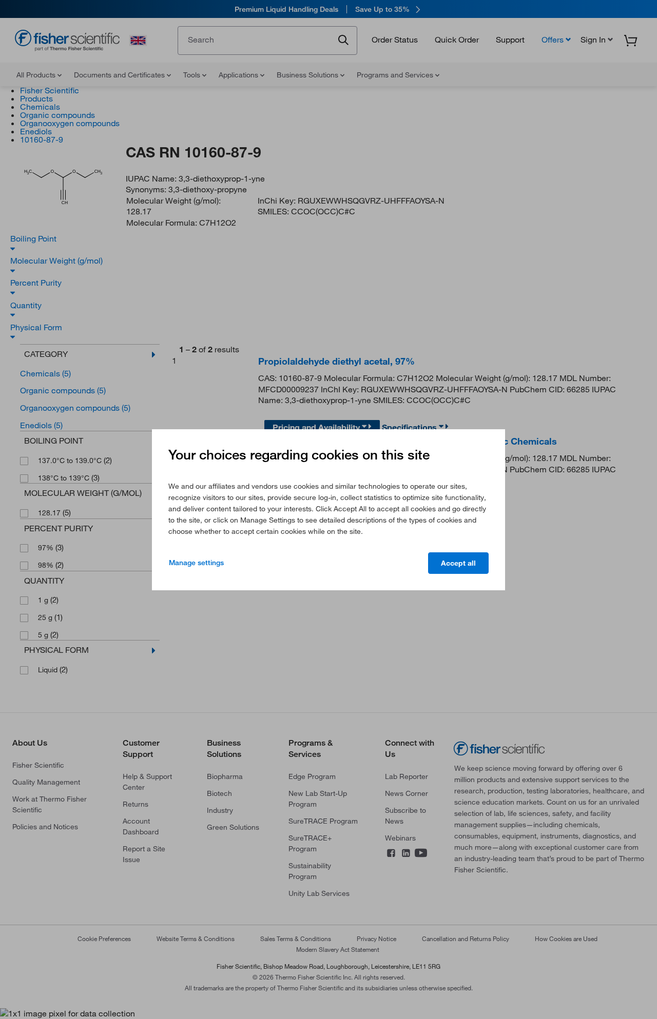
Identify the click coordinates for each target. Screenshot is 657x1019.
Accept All (458, 563)
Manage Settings (196, 562)
